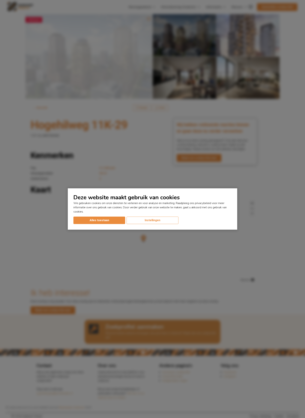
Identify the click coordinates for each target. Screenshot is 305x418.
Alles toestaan (99, 220)
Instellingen (152, 220)
